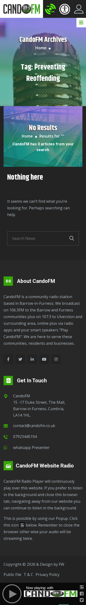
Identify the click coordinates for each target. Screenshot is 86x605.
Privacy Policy (47, 574)
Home (40, 47)
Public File (12, 574)
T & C (28, 574)
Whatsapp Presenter (31, 447)
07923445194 (25, 436)
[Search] (71, 238)
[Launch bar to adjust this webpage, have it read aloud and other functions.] (64, 9)
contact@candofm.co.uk (34, 425)
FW (61, 564)
